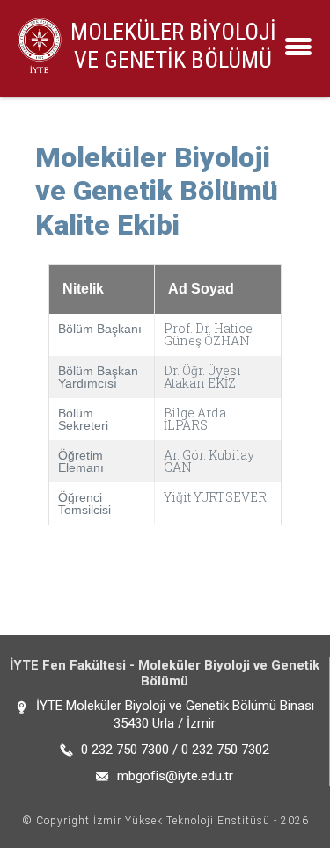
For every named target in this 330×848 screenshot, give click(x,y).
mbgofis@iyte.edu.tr (175, 776)
